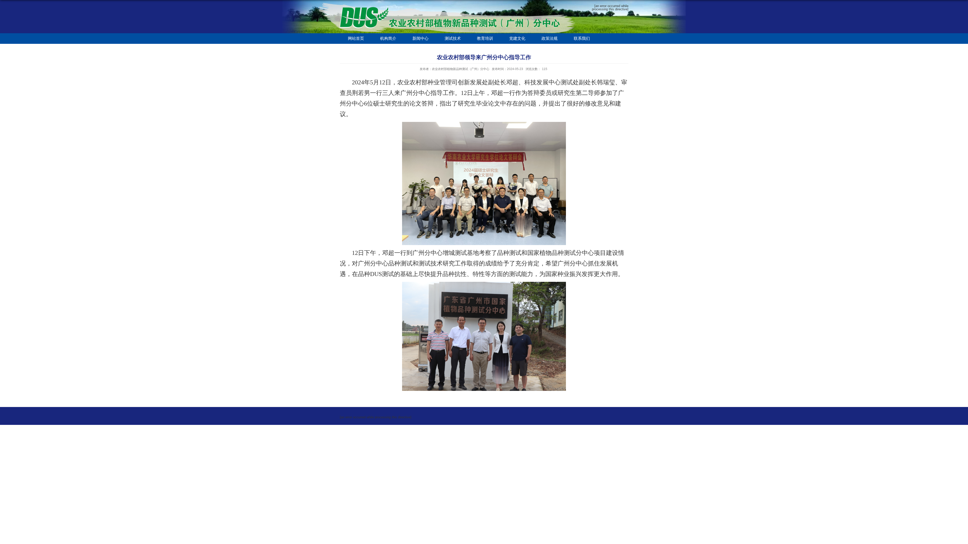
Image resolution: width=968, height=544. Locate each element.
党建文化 (517, 38)
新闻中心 (420, 38)
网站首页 (356, 38)
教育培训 (485, 38)
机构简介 (388, 38)
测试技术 (453, 38)
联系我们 (582, 38)
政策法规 (549, 38)
